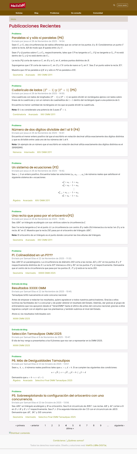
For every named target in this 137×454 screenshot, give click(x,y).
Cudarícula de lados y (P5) (44, 90)
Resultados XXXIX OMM (29, 288)
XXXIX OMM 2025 (47, 273)
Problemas (54, 13)
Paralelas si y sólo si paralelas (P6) (38, 38)
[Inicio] (18, 5)
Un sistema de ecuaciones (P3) (35, 167)
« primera (20, 425)
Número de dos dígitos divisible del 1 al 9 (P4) (46, 130)
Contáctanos (59, 440)
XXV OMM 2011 (45, 75)
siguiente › (119, 425)
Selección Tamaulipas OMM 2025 (37, 334)
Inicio (13, 19)
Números (17, 152)
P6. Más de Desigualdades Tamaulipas (41, 361)
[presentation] (18, 44)
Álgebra (16, 200)
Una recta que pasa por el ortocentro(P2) (43, 216)
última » (70, 428)
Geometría (18, 75)
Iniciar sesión (122, 5)
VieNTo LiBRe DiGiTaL (96, 445)
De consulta (76, 13)
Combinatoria (19, 114)
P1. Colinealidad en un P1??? (32, 255)
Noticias (19, 13)
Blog (36, 13)
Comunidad (98, 13)
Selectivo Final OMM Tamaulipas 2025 (53, 380)
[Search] (114, 5)
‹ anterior (34, 425)
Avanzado (30, 75)
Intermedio (29, 152)
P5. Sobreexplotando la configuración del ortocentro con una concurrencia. (58, 397)
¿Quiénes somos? (75, 440)
